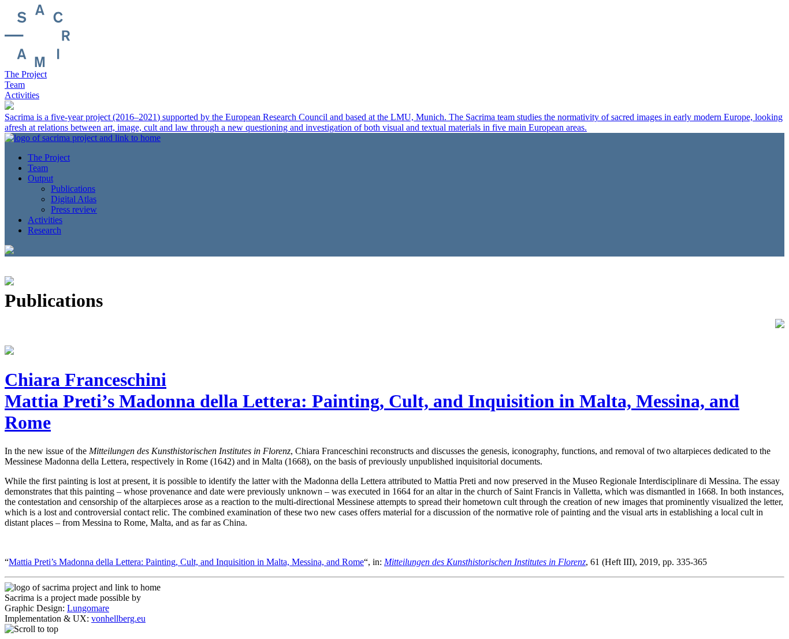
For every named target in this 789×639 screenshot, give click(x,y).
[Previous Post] (9, 279)
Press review (74, 209)
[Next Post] (779, 321)
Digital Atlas (73, 199)
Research (44, 230)
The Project (26, 74)
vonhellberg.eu (118, 618)
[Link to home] (37, 64)
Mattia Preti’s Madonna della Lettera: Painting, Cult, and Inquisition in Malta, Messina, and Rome (186, 562)
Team (15, 85)
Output (40, 178)
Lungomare (88, 608)
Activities (22, 95)
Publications (73, 189)
